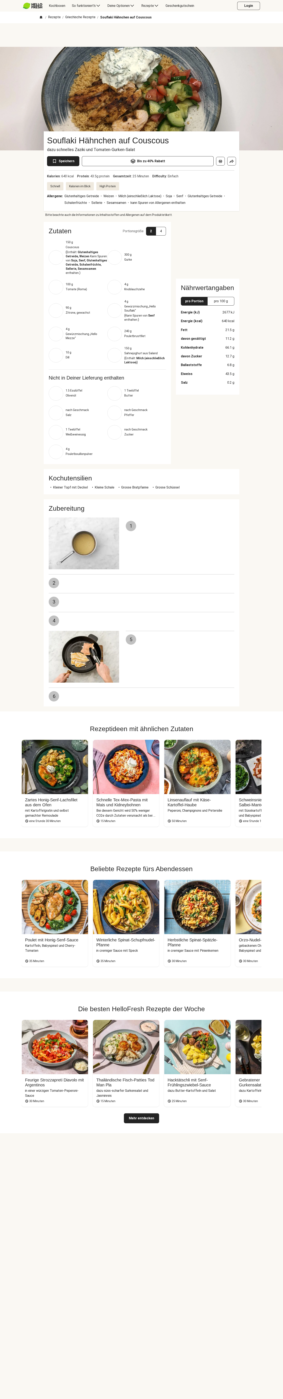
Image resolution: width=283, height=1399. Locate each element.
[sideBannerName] (208, 248)
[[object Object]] (220, 161)
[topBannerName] (141, 35)
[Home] (41, 17)
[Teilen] (231, 161)
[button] (107, 231)
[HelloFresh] (32, 6)
